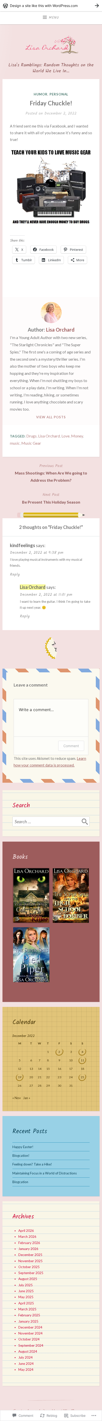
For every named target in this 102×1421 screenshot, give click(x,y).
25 (82, 1077)
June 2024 (26, 1364)
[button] (31, 897)
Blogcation (20, 1182)
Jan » (26, 1098)
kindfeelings (22, 545)
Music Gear (31, 443)
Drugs (31, 435)
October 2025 (29, 1267)
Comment (71, 746)
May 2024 (25, 1370)
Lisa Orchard (60, 330)
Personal (59, 94)
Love (65, 435)
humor (41, 94)
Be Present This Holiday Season (51, 498)
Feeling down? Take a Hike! (32, 1164)
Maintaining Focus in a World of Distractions (44, 1173)
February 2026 (29, 1243)
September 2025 (30, 1273)
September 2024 (30, 1345)
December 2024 (30, 1327)
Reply (15, 574)
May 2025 (25, 1297)
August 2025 (27, 1279)
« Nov (16, 1098)
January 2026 (28, 1249)
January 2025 (28, 1321)
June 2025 (26, 1291)
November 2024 (30, 1333)
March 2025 (27, 1309)
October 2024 (29, 1339)
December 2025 (30, 1255)
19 (19, 1077)
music (15, 443)
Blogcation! (20, 1156)
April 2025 (26, 1303)
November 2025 (30, 1261)
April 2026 (26, 1231)
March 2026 (27, 1237)
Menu (54, 17)
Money (77, 435)
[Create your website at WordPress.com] (51, 5)
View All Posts (51, 417)
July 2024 (25, 1357)
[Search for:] (51, 821)
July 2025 (25, 1285)
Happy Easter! (22, 1147)
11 (82, 1060)
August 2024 (27, 1351)
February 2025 (29, 1315)
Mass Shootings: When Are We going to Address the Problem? (51, 473)
